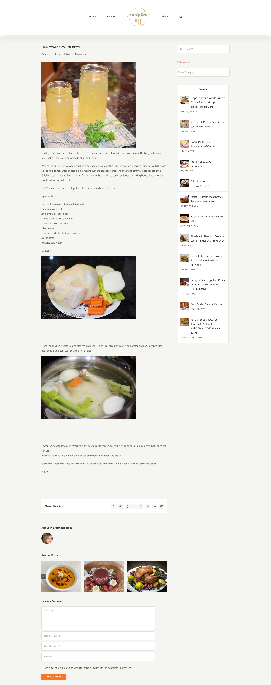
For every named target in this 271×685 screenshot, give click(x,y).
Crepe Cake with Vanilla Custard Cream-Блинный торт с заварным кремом (208, 102)
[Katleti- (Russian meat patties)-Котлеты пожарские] (184, 197)
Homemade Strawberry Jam (104, 572)
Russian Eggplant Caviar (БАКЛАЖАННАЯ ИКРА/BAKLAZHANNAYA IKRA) (205, 326)
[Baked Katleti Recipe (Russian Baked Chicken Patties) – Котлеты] (184, 256)
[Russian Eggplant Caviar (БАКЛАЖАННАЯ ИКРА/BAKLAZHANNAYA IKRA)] (184, 320)
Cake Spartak (198, 181)
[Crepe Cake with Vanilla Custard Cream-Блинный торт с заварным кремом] (184, 98)
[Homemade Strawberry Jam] (104, 576)
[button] (164, 16)
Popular (203, 89)
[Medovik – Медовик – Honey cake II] (184, 217)
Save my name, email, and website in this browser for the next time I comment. (88, 668)
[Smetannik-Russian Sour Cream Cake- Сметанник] (184, 122)
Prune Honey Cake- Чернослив (201, 164)
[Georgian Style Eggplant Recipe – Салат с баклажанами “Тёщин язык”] (184, 280)
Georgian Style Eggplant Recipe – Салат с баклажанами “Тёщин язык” (208, 284)
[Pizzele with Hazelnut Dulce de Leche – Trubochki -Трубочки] (184, 236)
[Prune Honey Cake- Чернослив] (184, 162)
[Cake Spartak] (184, 181)
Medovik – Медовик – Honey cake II (207, 218)
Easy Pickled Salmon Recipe (206, 304)
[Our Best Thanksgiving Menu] (147, 576)
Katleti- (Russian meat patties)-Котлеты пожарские (207, 199)
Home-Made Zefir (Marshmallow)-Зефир (203, 144)
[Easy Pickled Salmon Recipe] (184, 304)
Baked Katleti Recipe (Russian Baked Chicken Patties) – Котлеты (207, 260)
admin (48, 54)
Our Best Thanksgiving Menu (147, 572)
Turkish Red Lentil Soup (61, 574)
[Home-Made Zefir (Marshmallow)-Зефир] (184, 142)
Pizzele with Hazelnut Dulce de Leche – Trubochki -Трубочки (207, 238)
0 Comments (79, 54)
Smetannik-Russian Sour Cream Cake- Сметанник (208, 124)
